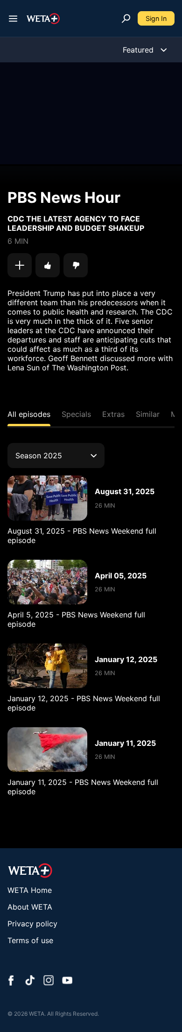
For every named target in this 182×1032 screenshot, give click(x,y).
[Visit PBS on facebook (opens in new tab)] (11, 981)
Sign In (156, 18)
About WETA (29, 906)
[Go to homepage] (43, 18)
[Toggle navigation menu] (13, 18)
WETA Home (29, 890)
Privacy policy (32, 923)
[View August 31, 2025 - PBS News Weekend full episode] (47, 498)
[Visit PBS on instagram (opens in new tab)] (48, 981)
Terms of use (30, 940)
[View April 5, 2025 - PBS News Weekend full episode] (47, 582)
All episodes (28, 414)
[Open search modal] (126, 18)
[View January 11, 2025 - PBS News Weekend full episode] (47, 749)
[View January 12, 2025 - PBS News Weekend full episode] (47, 665)
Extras (113, 414)
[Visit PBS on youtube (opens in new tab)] (67, 981)
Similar (148, 414)
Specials (76, 414)
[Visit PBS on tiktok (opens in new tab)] (29, 981)
